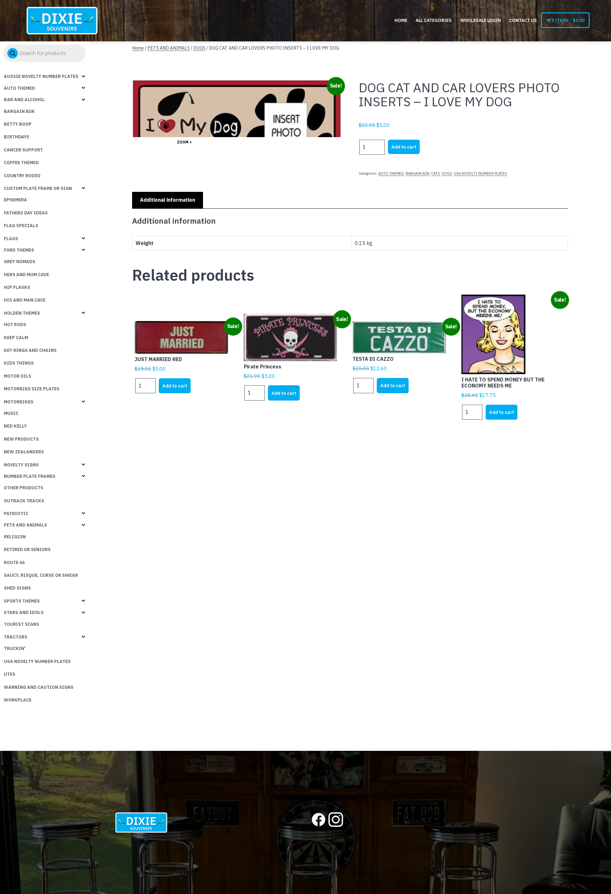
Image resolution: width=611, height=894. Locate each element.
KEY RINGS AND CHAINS (30, 350)
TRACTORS (15, 637)
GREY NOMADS (19, 261)
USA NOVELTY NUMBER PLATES (37, 661)
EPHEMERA (15, 200)
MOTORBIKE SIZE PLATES (32, 389)
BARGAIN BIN (19, 111)
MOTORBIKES (18, 402)
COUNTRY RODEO (22, 175)
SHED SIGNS (17, 588)
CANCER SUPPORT (23, 150)
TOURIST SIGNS (21, 624)
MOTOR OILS (17, 376)
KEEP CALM (16, 337)
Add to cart (403, 147)
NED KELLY (15, 426)
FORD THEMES (19, 250)
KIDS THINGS (19, 363)
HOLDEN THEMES (22, 313)
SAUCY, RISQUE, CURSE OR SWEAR (41, 575)
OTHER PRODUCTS (23, 488)
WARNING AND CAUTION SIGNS (39, 687)
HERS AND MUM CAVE (26, 274)
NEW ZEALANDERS (24, 452)
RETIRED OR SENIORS (27, 549)
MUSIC (11, 413)
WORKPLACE (18, 700)
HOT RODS (15, 324)
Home (401, 20)
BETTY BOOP (18, 124)
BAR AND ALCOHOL (24, 99)
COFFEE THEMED (21, 162)
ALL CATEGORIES (434, 20)
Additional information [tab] (167, 200)
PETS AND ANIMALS (25, 525)
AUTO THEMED (19, 88)
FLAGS (11, 238)
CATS (435, 173)
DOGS (199, 48)
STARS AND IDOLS (24, 612)
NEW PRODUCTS (21, 439)
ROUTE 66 (14, 562)
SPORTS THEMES (22, 601)
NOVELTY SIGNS (21, 465)
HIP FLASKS (17, 287)
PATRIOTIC (16, 513)
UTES (9, 674)
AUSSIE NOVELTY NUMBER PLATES (41, 76)
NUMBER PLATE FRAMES (29, 476)
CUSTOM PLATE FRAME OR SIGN (38, 188)
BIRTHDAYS (16, 137)
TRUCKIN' (14, 648)
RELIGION (15, 537)
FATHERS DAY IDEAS (26, 213)
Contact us (523, 20)
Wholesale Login (480, 20)
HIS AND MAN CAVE (25, 300)
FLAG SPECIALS (21, 225)
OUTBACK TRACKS (24, 501)
